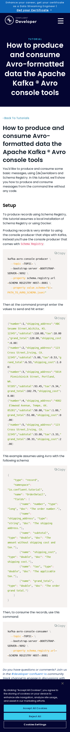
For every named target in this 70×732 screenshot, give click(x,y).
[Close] (62, 683)
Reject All (35, 716)
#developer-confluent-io (29, 674)
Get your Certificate (33, 10)
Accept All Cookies (35, 708)
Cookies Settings (35, 724)
